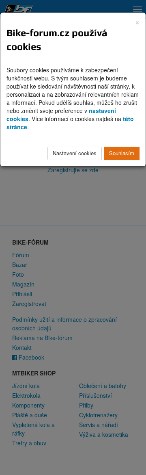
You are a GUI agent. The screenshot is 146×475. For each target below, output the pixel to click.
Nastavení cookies (75, 153)
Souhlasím (121, 153)
